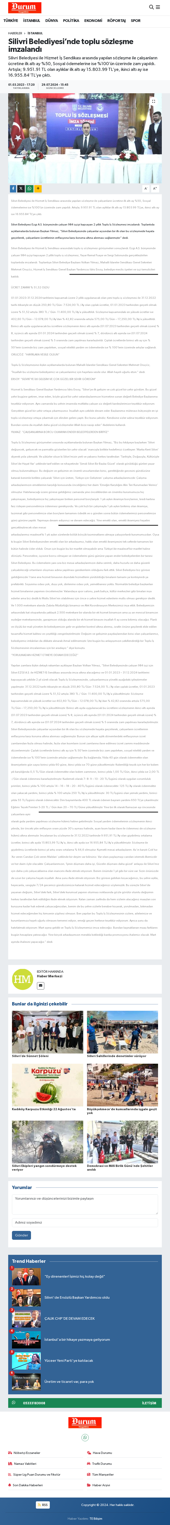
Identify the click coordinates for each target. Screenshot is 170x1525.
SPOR (136, 21)
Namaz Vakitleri (25, 1463)
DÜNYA (51, 21)
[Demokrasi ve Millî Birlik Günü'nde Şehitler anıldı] (122, 1142)
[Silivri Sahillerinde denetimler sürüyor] (122, 1032)
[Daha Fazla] (38, 188)
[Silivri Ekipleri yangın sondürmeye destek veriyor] (47, 1142)
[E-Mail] (40, 986)
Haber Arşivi (101, 1485)
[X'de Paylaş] (21, 188)
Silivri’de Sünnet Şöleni (30, 1056)
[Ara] (151, 8)
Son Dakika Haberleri (28, 1485)
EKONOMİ (93, 21)
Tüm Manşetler (103, 1474)
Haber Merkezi (49, 976)
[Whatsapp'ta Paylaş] (29, 188)
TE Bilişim (95, 1518)
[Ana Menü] (158, 8)
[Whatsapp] (85, 1437)
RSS (45, 1505)
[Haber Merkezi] (22, 979)
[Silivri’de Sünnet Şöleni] (47, 1032)
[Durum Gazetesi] (24, 7)
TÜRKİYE (10, 21)
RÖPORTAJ (116, 21)
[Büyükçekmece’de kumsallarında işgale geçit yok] (122, 1085)
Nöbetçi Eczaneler (27, 1453)
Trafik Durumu (102, 1463)
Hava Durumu (102, 1453)
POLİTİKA (71, 21)
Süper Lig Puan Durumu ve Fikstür (36, 1474)
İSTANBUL (31, 21)
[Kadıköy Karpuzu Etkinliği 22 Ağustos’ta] (47, 1085)
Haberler (15, 33)
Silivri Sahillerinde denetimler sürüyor (116, 1056)
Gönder (21, 1235)
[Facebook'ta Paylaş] (13, 188)
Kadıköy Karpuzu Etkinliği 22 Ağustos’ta (44, 1109)
